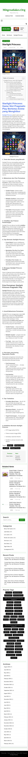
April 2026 (6, 675)
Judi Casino (18, 608)
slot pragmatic (9, 646)
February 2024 (7, 717)
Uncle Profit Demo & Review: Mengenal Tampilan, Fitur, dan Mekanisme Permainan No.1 (14, 570)
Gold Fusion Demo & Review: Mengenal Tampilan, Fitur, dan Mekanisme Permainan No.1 (14, 576)
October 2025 (7, 687)
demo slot (17, 602)
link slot (6, 616)
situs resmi (21, 619)
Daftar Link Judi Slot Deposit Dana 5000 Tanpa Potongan (14, 599)
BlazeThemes (15, 754)
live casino (14, 616)
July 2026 (6, 669)
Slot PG (18, 643)
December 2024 (8, 699)
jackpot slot (18, 605)
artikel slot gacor (17, 592)
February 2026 (7, 678)
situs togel (7, 629)
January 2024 (7, 720)
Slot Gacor (6, 41)
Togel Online (7, 546)
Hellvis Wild (22, 28)
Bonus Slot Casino (8, 528)
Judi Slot (9, 613)
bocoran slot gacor (18, 595)
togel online (19, 649)
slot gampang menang (9, 640)
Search (22, 520)
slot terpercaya (9, 649)
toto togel (13, 657)
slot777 (13, 632)
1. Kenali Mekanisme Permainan (15, 93)
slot (21, 629)
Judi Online (6, 531)
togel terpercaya (11, 654)
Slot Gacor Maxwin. (13, 637)
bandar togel (8, 595)
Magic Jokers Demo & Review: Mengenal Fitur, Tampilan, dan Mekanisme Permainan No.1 (14, 582)
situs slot (14, 622)
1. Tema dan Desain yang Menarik (15, 83)
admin (5, 47)
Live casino (6, 534)
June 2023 (6, 731)
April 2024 (6, 711)
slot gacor (10, 445)
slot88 (6, 632)
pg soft (21, 616)
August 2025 (7, 693)
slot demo (20, 632)
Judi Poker (18, 610)
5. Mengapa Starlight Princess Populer (16, 89)
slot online (6, 448)
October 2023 (7, 728)
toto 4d (19, 654)
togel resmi (10, 652)
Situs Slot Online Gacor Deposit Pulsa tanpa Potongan (13, 626)
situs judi (13, 619)
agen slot (8, 592)
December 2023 (8, 723)
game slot (9, 605)
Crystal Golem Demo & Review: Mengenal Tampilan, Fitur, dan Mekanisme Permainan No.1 (14, 564)
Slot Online (6, 543)
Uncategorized (7, 549)
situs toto (14, 629)
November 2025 (8, 684)
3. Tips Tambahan (12, 97)
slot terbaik (18, 646)
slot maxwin (20, 640)
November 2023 (8, 725)
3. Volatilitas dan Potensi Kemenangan (16, 86)
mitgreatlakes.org (14, 9)
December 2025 (8, 681)
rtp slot (6, 619)
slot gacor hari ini (19, 445)
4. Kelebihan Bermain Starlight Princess (16, 99)
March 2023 (7, 740)
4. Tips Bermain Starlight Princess (15, 87)
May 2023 (6, 734)
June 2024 (6, 705)
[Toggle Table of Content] (22, 78)
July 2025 (6, 696)
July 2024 (6, 702)
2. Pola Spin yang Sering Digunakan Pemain (16, 96)
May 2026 (6, 672)
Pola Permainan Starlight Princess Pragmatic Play (13, 91)
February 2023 (7, 743)
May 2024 (6, 708)
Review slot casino (8, 537)
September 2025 (8, 690)
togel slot (17, 652)
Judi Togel (18, 613)
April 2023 (6, 737)
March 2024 (7, 714)
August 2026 (7, 666)
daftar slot (10, 602)
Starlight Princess (15, 448)
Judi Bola (9, 608)
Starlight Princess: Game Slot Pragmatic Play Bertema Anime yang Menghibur (13, 81)
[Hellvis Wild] (16, 29)
